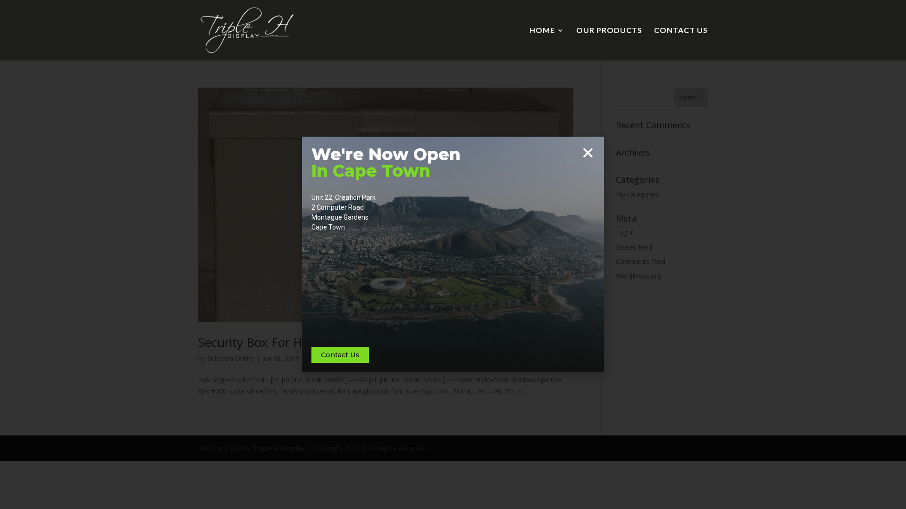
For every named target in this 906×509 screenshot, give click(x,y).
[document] (453, 254)
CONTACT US (681, 30)
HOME (542, 30)
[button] (588, 152)
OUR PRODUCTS (609, 30)
